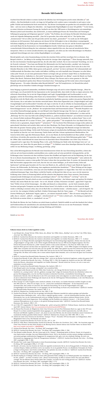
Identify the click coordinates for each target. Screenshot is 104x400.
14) (51, 122)
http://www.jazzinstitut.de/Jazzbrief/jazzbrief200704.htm (48, 307)
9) (57, 96)
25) (50, 197)
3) (50, 33)
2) (83, 26)
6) (71, 59)
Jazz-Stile (20, 215)
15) (87, 136)
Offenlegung (55, 377)
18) (70, 166)
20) (70, 176)
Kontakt (47, 377)
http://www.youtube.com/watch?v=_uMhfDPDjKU (29, 326)
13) (42, 122)
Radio (86, 3)
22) (77, 190)
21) (79, 176)
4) (66, 38)
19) (56, 176)
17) (78, 157)
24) (58, 195)
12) (61, 120)
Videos (91, 3)
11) (44, 117)
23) (68, 193)
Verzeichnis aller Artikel (85, 5)
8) (54, 82)
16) (51, 143)
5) (89, 43)
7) (26, 63)
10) (74, 108)
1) (85, 19)
